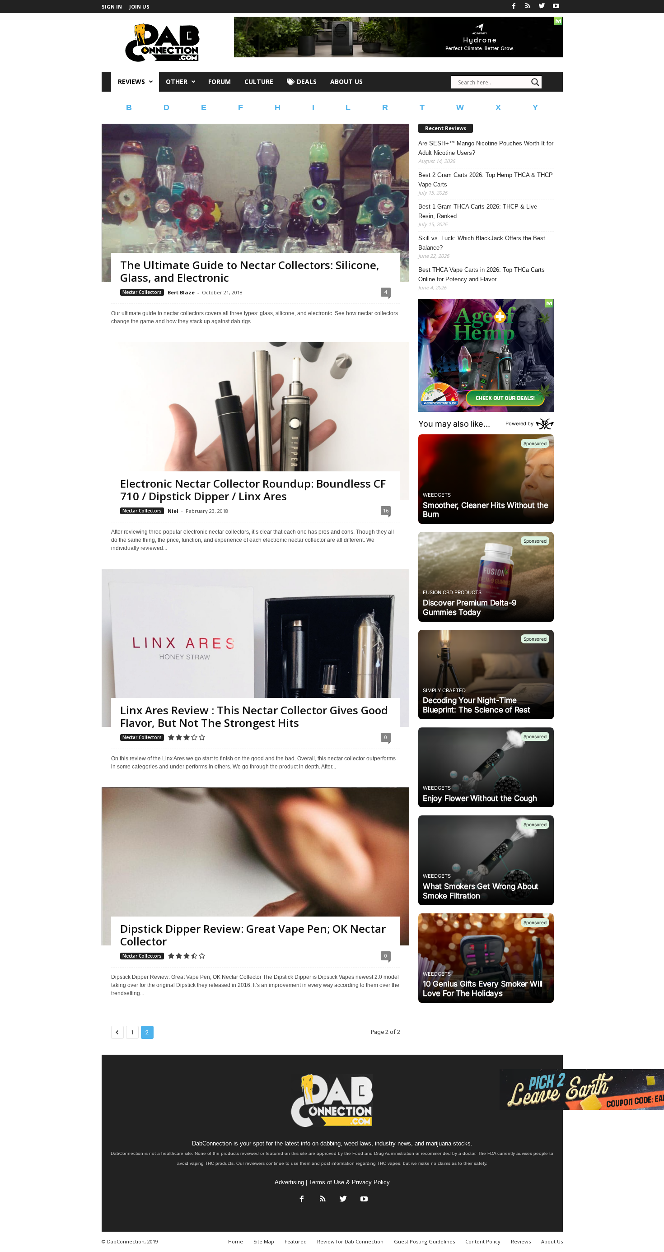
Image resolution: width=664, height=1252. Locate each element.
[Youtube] (556, 6)
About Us (346, 81)
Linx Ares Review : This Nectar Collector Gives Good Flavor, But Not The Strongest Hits (254, 716)
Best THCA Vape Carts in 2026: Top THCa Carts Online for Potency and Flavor (481, 274)
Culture (258, 81)
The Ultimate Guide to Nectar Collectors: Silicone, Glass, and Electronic (249, 271)
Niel (173, 510)
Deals (306, 81)
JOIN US (139, 6)
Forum (219, 81)
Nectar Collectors (142, 292)
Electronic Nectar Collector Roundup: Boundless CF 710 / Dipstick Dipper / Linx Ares (253, 489)
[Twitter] (542, 6)
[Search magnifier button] (535, 82)
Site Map (263, 1241)
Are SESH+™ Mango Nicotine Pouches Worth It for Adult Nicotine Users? (485, 148)
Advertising (289, 1182)
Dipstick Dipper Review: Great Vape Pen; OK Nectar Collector (253, 935)
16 (385, 510)
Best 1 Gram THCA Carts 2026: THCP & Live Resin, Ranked (477, 211)
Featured (296, 1241)
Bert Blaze (181, 292)
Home (235, 1241)
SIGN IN (112, 6)
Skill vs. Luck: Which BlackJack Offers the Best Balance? (481, 243)
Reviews (131, 81)
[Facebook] (514, 6)
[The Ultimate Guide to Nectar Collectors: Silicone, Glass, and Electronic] (255, 236)
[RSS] (528, 6)
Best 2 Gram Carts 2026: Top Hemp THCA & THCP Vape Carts (485, 180)
